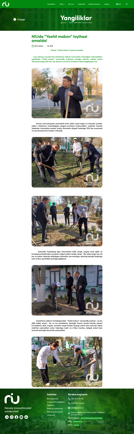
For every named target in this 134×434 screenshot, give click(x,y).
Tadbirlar (50, 405)
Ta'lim (64, 22)
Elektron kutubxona (55, 408)
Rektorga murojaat (54, 412)
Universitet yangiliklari (56, 402)
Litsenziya (51, 415)
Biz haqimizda (52, 398)
